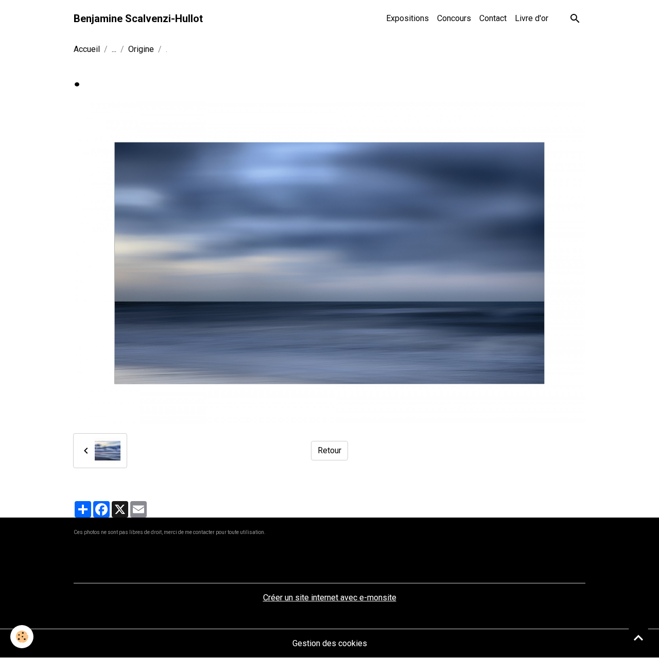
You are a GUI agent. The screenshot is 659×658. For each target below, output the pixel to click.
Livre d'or (531, 18)
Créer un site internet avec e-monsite (329, 597)
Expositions (407, 18)
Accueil (87, 49)
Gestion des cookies (329, 643)
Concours (454, 18)
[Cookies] (21, 636)
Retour (329, 450)
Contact (493, 18)
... (114, 49)
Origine (141, 49)
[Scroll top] (638, 637)
